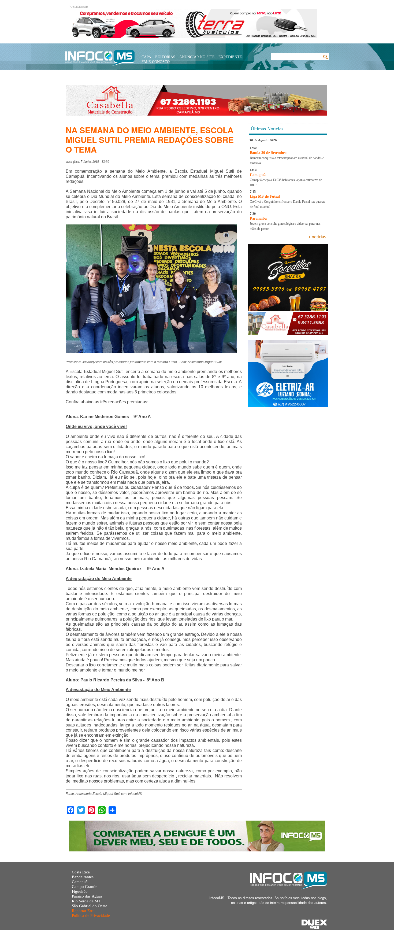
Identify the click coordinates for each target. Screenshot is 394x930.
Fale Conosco (156, 62)
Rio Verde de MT (86, 901)
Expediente (230, 57)
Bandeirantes (83, 877)
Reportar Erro (83, 911)
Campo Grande (84, 886)
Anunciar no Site (197, 57)
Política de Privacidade (91, 915)
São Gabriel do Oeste (89, 906)
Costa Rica (81, 872)
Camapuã (80, 882)
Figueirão (80, 891)
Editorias (165, 57)
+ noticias (317, 237)
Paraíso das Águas (87, 896)
